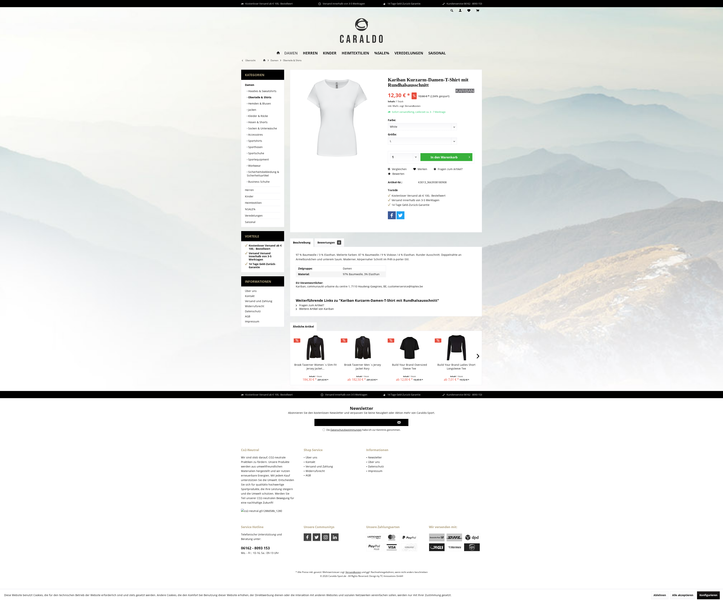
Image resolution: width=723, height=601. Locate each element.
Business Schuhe (258, 181)
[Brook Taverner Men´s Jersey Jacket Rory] (362, 348)
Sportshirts (254, 141)
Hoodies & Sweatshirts (261, 91)
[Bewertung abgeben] (421, 90)
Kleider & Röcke (257, 116)
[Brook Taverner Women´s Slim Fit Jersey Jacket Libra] (315, 348)
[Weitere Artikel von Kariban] (464, 91)
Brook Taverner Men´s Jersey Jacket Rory (362, 366)
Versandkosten (353, 572)
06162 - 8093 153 (255, 548)
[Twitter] (400, 215)
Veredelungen (254, 215)
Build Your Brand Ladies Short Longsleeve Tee (456, 366)
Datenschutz (253, 311)
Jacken (251, 109)
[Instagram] (325, 537)
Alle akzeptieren (682, 595)
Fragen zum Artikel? (450, 169)
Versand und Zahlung (258, 301)
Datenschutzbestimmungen (346, 429)
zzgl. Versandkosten (410, 106)
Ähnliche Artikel (303, 326)
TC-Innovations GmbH (391, 576)
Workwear (254, 165)
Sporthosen (255, 147)
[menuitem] (477, 10)
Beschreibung (301, 242)
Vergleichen (399, 169)
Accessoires (255, 134)
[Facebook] (392, 215)
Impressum (252, 321)
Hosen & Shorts (257, 122)
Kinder (249, 196)
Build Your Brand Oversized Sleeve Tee (409, 366)
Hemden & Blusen (259, 103)
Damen (249, 85)
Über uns (251, 291)
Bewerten (398, 174)
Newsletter (375, 457)
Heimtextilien (253, 203)
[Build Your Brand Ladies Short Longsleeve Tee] (456, 348)
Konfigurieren (708, 595)
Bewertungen (328, 242)
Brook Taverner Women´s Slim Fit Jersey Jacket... (315, 366)
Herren (249, 190)
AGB (247, 316)
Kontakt (250, 296)
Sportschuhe (255, 153)
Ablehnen (660, 595)
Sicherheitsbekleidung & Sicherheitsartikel (263, 173)
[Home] (278, 53)
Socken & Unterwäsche (262, 128)
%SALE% (250, 209)
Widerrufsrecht (254, 306)
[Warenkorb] (477, 10)
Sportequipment (258, 159)
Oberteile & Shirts (259, 97)
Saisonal (250, 222)
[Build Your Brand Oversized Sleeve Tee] (409, 348)
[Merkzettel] (468, 10)
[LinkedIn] (335, 537)
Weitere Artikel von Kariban (316, 309)
